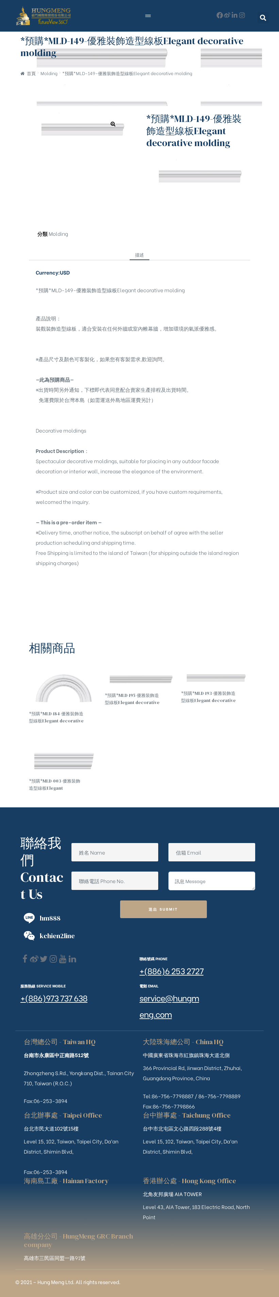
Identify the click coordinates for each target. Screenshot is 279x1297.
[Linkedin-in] (234, 15)
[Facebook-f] (219, 15)
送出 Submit (163, 909)
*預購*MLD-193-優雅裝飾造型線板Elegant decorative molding (208, 697)
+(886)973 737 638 (53, 997)
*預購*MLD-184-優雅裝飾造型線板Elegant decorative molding (56, 717)
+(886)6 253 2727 (171, 970)
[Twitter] (43, 959)
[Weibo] (227, 15)
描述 (139, 254)
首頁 (31, 73)
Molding (49, 73)
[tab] (139, 254)
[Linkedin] (72, 959)
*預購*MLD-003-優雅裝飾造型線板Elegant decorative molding (54, 785)
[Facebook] (24, 959)
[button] (263, 17)
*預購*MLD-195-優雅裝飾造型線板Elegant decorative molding (132, 699)
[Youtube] (63, 959)
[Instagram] (242, 15)
